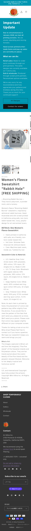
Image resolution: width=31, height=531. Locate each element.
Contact (6, 415)
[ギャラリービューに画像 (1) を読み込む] (6, 169)
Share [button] (5, 386)
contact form (8, 449)
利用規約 (12, 527)
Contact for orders (15, 106)
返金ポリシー (11, 524)
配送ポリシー (19, 527)
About (5, 402)
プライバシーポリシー (23, 524)
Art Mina (14, 522)
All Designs (15, 101)
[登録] (25, 481)
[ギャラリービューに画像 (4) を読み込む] (15, 169)
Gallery (5, 407)
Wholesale (7, 411)
